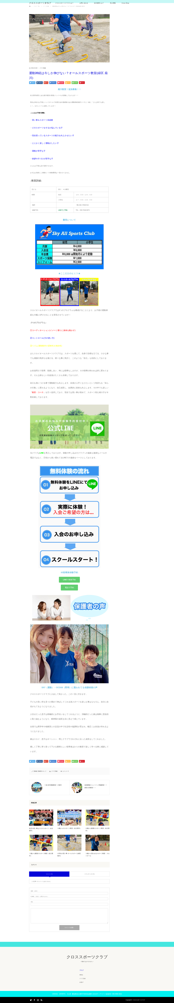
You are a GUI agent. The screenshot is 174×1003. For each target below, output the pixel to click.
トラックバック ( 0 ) (89, 874)
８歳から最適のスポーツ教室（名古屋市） (97, 829)
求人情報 (113, 3)
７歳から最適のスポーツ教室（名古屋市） (41, 854)
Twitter (30, 999)
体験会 (81, 975)
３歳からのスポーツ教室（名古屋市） (69, 828)
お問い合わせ (84, 3)
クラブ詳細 (43, 68)
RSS (41, 999)
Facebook (34, 999)
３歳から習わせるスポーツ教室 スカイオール (97, 854)
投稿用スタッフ (42, 771)
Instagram (37, 999)
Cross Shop (125, 3)
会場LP (81, 982)
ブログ (81, 970)
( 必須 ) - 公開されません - (39, 896)
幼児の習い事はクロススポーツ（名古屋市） (41, 829)
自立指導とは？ (99, 3)
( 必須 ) (34, 891)
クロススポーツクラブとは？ (64, 3)
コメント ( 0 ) (49, 874)
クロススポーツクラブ (40, 3)
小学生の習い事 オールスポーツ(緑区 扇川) (69, 854)
